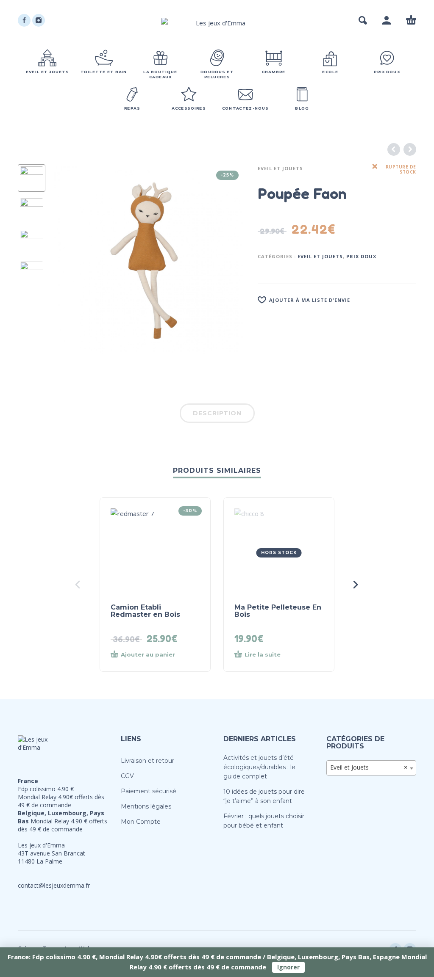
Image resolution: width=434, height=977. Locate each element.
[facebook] (24, 20)
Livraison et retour (147, 760)
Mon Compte (141, 821)
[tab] (217, 414)
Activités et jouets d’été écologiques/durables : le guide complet (259, 767)
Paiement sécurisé (148, 791)
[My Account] (386, 20)
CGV (127, 776)
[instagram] (38, 20)
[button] (363, 20)
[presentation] (68, 260)
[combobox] (371, 768)
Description (217, 413)
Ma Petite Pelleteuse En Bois (277, 610)
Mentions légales (146, 806)
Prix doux (361, 256)
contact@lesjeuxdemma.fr (54, 885)
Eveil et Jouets (280, 168)
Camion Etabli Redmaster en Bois (145, 610)
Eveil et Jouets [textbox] (369, 767)
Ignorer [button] (288, 967)
